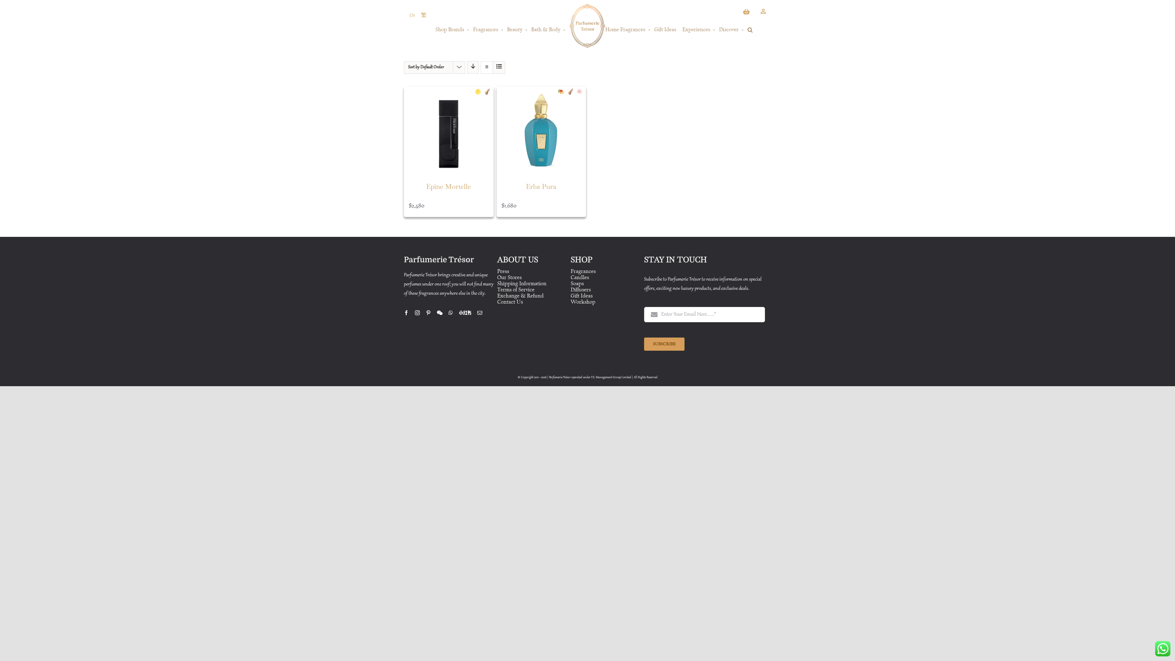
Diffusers (581, 289)
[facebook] (406, 312)
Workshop (583, 302)
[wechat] (439, 312)
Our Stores (509, 277)
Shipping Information (521, 283)
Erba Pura (541, 186)
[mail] (479, 312)
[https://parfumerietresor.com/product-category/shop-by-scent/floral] (581, 91)
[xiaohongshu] (465, 312)
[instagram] (417, 312)
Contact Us (510, 302)
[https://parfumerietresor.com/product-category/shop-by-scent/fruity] (562, 91)
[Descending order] (473, 67)
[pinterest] (428, 312)
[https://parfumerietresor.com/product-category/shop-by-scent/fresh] (479, 91)
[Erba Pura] (541, 131)
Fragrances (583, 271)
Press (503, 271)
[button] (750, 30)
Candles (580, 277)
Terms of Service (516, 289)
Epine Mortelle (448, 186)
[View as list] (499, 67)
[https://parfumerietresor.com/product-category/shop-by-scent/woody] (488, 91)
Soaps (577, 283)
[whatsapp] (451, 312)
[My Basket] (747, 13)
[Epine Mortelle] (448, 131)
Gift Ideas (582, 296)
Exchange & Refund (520, 296)
